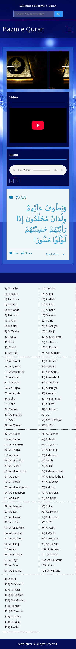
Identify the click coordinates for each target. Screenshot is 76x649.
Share (28, 253)
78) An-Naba (48, 498)
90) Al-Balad (12, 565)
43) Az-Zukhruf (50, 377)
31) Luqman (12, 382)
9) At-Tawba (12, 331)
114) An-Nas (12, 627)
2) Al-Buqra (11, 294)
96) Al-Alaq (47, 527)
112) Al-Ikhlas (13, 616)
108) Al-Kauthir (13, 595)
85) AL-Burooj (13, 538)
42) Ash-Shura (49, 372)
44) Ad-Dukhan (50, 382)
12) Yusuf (10, 347)
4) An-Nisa (11, 304)
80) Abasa (11, 511)
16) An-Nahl (48, 299)
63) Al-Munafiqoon (16, 487)
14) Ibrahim (48, 288)
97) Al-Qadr (48, 533)
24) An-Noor (48, 342)
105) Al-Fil (10, 579)
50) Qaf (45, 414)
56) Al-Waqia (12, 449)
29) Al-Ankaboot (14, 372)
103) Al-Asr (47, 565)
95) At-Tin (47, 522)
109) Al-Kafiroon (14, 600)
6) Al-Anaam (12, 315)
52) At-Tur (47, 425)
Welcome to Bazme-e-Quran (38, 6)
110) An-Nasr (12, 605)
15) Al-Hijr (47, 294)
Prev (10, 70)
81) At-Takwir (13, 517)
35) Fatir (10, 404)
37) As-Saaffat (13, 414)
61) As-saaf (11, 476)
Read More (53, 254)
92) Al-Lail (47, 506)
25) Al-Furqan (49, 347)
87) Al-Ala (10, 549)
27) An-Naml (12, 361)
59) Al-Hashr (12, 466)
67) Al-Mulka (48, 439)
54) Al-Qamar (13, 439)
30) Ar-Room (12, 377)
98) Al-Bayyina (49, 538)
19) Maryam (48, 315)
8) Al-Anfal (11, 326)
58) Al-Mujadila (14, 460)
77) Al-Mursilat (50, 492)
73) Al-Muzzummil (52, 471)
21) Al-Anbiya (49, 326)
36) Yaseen (11, 409)
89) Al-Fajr (11, 560)
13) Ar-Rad (11, 352)
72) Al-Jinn (47, 466)
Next (65, 70)
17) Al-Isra (47, 304)
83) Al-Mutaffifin (14, 527)
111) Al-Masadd (14, 611)
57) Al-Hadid (12, 455)
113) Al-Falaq (12, 622)
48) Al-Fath (47, 404)
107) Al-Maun (13, 589)
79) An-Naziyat (13, 506)
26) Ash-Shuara (50, 352)
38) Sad (9, 420)
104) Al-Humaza (51, 570)
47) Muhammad (51, 398)
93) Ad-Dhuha (49, 511)
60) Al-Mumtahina (15, 471)
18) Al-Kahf (48, 310)
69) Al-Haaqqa (49, 449)
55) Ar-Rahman (14, 444)
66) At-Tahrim (49, 433)
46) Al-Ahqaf (48, 393)
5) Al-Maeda (12, 310)
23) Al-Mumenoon (52, 336)
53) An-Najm (12, 433)
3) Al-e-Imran (12, 299)
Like (15, 253)
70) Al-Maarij (49, 455)
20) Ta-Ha (47, 320)
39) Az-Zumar (13, 425)
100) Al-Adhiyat (50, 549)
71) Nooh (47, 460)
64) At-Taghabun (15, 492)
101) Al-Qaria (49, 554)
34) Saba (10, 398)
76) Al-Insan (48, 487)
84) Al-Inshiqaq (13, 533)
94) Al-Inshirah (49, 517)
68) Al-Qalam (49, 444)
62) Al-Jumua (12, 482)
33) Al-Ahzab (12, 393)
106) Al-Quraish (14, 584)
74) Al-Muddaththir (52, 476)
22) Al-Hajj (47, 331)
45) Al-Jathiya (49, 388)
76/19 (21, 197)
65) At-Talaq (12, 498)
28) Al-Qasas (12, 366)
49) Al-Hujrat (48, 409)
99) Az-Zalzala (49, 544)
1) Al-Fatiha (11, 288)
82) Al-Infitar (12, 522)
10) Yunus (10, 336)
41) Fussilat (48, 366)
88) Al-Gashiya (13, 554)
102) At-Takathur (51, 560)
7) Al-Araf (10, 320)
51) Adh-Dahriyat (51, 420)
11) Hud (9, 342)
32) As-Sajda (12, 388)
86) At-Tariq (12, 544)
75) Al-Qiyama (49, 482)
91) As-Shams (13, 570)
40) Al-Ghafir (48, 361)
